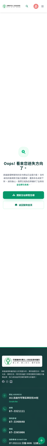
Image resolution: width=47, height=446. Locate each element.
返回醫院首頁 (25, 205)
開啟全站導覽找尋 (26, 195)
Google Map (13, 401)
